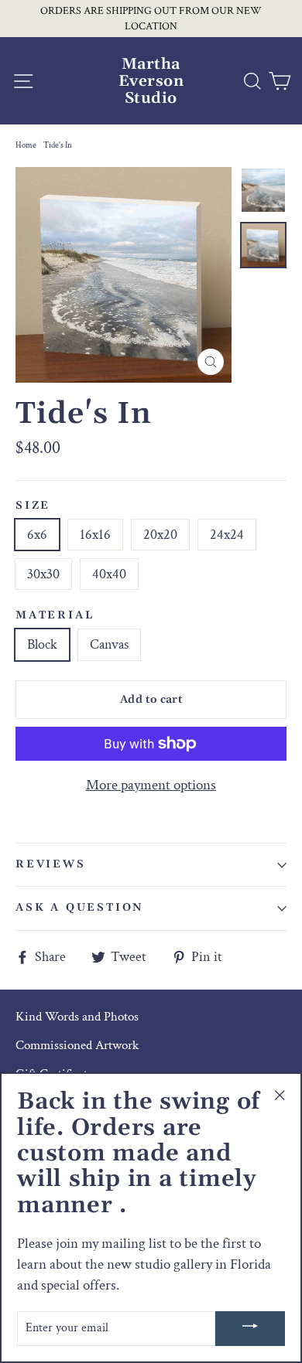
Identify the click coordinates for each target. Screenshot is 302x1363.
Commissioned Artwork (77, 1045)
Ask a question (79, 908)
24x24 (227, 534)
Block (42, 644)
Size (32, 506)
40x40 (109, 574)
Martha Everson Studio (151, 81)
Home (25, 145)
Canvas (109, 644)
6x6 (37, 534)
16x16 (95, 534)
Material (54, 616)
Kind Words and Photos (77, 1016)
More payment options (151, 785)
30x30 (43, 574)
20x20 (160, 534)
